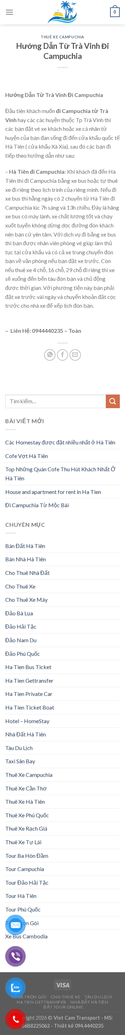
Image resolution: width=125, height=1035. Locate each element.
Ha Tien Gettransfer (29, 680)
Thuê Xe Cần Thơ (26, 788)
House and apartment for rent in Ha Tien (53, 491)
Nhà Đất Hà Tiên (25, 734)
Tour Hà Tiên (20, 895)
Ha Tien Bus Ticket (28, 666)
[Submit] (113, 401)
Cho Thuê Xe (20, 586)
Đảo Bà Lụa (19, 613)
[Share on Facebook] (62, 355)
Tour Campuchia (24, 868)
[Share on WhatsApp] (50, 355)
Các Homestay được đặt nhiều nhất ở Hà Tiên (60, 442)
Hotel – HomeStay (27, 721)
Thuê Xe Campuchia (62, 37)
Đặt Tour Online (63, 1007)
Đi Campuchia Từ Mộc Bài (37, 505)
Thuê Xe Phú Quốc (27, 815)
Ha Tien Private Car (28, 693)
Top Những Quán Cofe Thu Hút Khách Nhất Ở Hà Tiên (60, 473)
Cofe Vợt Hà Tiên (26, 455)
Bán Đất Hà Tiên (25, 545)
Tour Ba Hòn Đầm (26, 855)
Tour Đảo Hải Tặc (27, 882)
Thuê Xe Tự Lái (23, 842)
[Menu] (9, 12)
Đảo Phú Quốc (22, 653)
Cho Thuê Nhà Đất (27, 572)
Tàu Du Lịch (19, 747)
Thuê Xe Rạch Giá (26, 828)
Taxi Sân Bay (20, 761)
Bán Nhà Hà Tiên (25, 559)
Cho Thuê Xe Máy (26, 599)
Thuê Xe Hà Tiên (25, 801)
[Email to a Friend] (75, 355)
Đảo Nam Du (20, 640)
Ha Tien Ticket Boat (29, 707)
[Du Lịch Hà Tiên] (62, 12)
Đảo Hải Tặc (20, 626)
